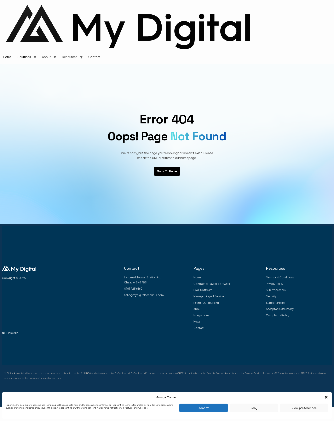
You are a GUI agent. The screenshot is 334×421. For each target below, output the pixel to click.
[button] (326, 397)
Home (7, 57)
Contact (94, 57)
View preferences (304, 408)
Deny (253, 408)
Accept (204, 408)
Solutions (24, 57)
